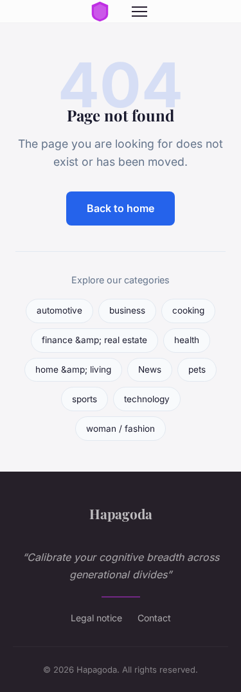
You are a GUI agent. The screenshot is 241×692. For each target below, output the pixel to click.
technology (147, 399)
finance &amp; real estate (94, 340)
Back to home (120, 208)
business (127, 310)
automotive (59, 310)
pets (197, 369)
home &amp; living (73, 369)
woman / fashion (120, 428)
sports (84, 399)
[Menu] (139, 11)
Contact (154, 617)
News (149, 369)
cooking (188, 310)
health (186, 340)
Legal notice (96, 617)
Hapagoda (120, 513)
